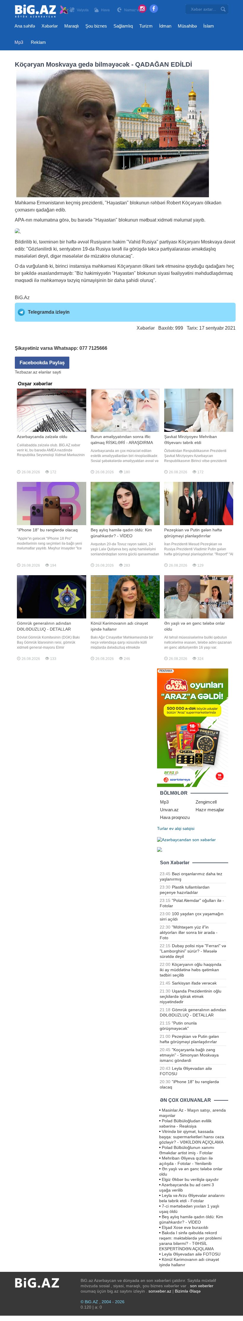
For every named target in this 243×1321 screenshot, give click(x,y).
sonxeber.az (159, 1291)
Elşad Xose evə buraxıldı (185, 1227)
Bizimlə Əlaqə (188, 1291)
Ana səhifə (25, 25)
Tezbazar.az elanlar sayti (38, 372)
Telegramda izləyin (49, 312)
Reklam (38, 42)
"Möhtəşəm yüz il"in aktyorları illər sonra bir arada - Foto (189, 932)
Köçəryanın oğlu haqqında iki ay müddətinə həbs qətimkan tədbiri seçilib (190, 969)
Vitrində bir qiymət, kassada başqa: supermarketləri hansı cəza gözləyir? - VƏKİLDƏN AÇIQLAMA (191, 1136)
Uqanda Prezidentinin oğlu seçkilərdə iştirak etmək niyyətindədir (190, 996)
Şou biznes (96, 25)
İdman (165, 25)
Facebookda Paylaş (42, 362)
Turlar (162, 828)
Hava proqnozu (175, 817)
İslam (208, 25)
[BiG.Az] (42, 11)
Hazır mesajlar (210, 809)
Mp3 (19, 42)
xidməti (164, 219)
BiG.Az (22, 297)
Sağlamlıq (123, 25)
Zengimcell (206, 801)
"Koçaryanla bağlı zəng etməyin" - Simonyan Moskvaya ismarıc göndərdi (189, 1055)
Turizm (146, 25)
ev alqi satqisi (181, 828)
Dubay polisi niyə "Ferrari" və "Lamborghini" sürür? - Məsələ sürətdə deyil (193, 951)
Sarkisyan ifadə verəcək (194, 983)
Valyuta (83, 10)
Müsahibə (187, 25)
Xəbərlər (49, 25)
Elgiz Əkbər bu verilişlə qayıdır (190, 1179)
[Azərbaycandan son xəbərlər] (186, 839)
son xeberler (201, 1285)
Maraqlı (71, 25)
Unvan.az (169, 809)
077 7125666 (93, 348)
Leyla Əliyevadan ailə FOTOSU (191, 1254)
